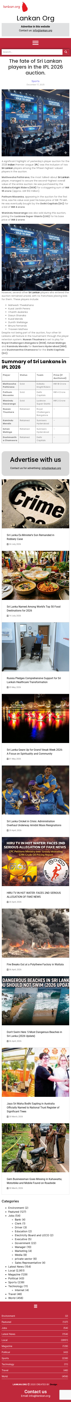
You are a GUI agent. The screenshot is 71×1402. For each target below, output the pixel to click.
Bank (18, 1219)
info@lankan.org (42, 30)
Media (18, 1254)
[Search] (65, 52)
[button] (35, 1306)
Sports (12, 1282)
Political (13, 1278)
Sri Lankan (7, 168)
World (12, 1298)
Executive (21, 1239)
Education (21, 1231)
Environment (16, 1207)
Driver (18, 1227)
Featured (13, 1211)
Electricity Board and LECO (32, 1235)
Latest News (16, 1266)
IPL (36, 164)
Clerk (18, 1223)
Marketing (21, 1251)
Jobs (11, 1215)
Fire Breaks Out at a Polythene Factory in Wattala (35, 964)
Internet (19, 1290)
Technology (15, 1286)
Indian (11, 164)
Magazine (14, 1274)
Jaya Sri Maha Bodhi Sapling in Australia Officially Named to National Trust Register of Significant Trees (33, 1107)
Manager (20, 1247)
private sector (23, 1258)
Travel (12, 1294)
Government (22, 1243)
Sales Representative (28, 1262)
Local (11, 1270)
